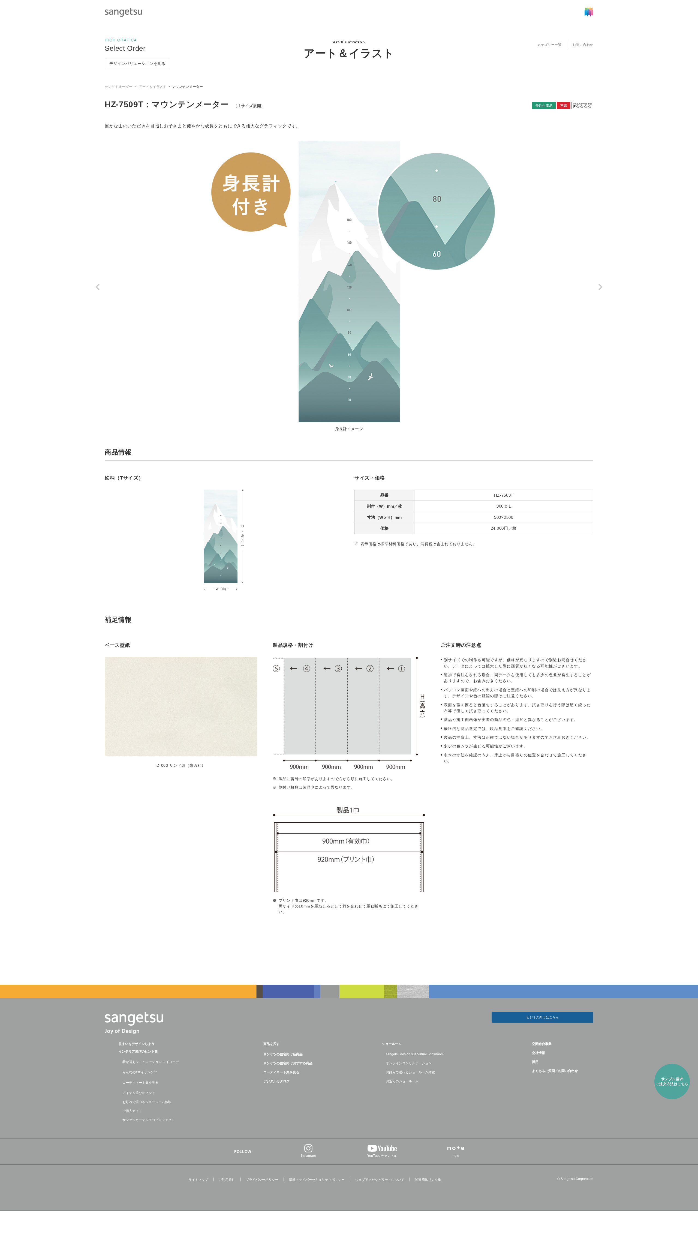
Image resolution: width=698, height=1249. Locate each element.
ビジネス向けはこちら (542, 1017)
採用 (535, 1062)
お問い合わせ (583, 45)
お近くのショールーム (402, 1081)
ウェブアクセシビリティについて (379, 1180)
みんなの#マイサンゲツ (139, 1072)
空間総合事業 (542, 1044)
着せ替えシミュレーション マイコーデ (150, 1062)
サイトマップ (198, 1180)
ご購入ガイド (132, 1111)
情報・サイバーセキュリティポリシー (317, 1180)
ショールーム (392, 1044)
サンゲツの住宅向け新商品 (283, 1054)
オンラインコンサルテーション (409, 1063)
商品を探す (271, 1044)
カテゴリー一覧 (549, 45)
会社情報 (538, 1053)
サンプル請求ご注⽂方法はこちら (672, 1081)
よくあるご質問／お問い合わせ (555, 1071)
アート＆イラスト (349, 53)
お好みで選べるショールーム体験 (147, 1102)
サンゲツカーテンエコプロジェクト (148, 1120)
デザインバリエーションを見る (137, 63)
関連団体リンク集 (428, 1180)
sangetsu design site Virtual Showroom (415, 1054)
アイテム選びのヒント (138, 1093)
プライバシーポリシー (262, 1180)
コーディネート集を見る (140, 1083)
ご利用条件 (227, 1180)
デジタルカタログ (276, 1081)
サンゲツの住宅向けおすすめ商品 (287, 1063)
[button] (98, 287)
